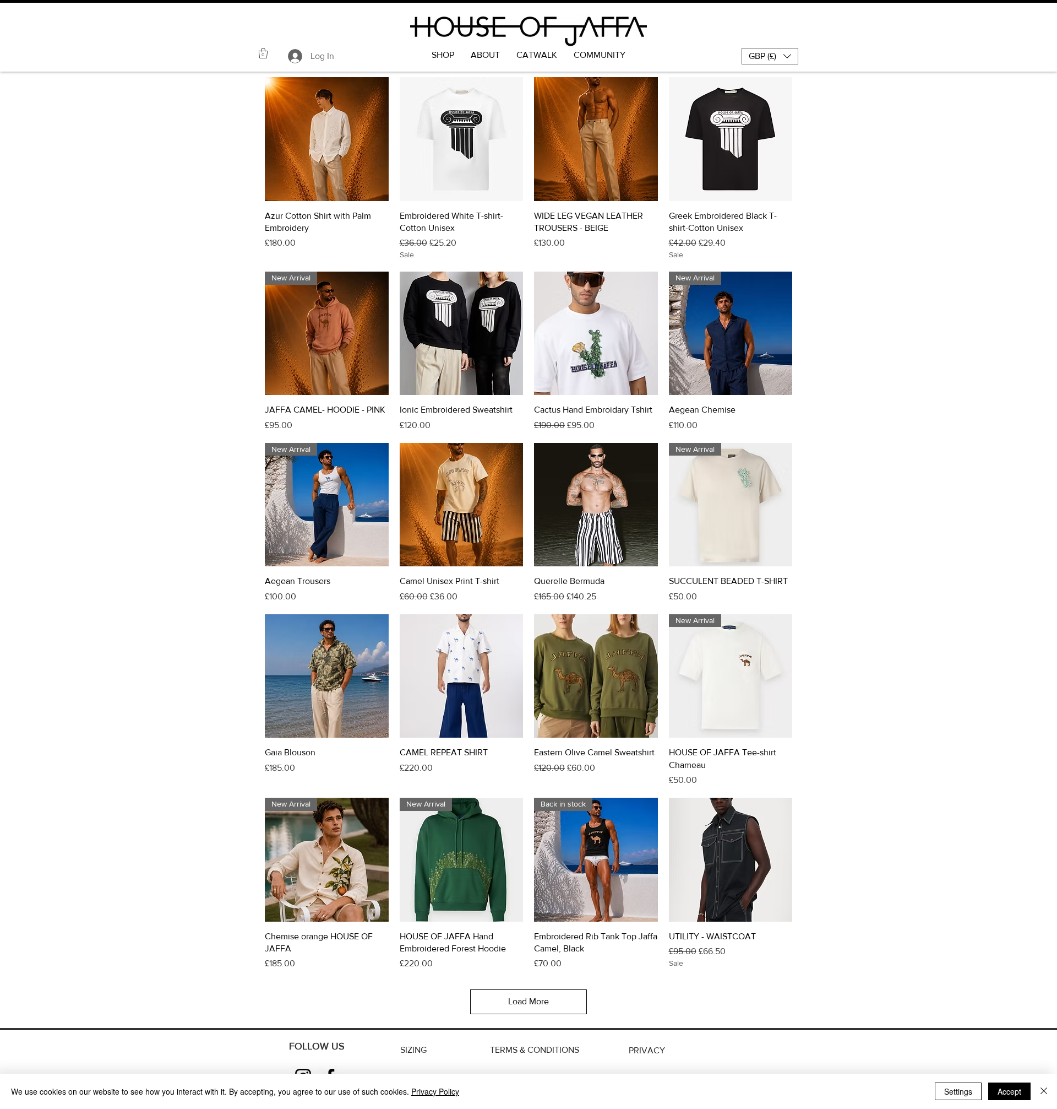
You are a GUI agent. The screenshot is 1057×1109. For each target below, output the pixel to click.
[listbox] (770, 56)
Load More (528, 1001)
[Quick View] (327, 139)
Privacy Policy (435, 1091)
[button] (263, 53)
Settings (958, 1091)
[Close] (1043, 1091)
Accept (1009, 1091)
